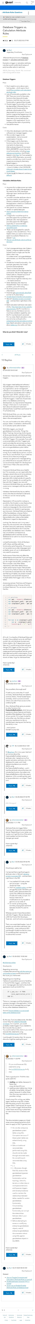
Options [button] (28, 13)
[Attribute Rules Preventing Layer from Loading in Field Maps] (2, 355)
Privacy (6, 1320)
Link (14, 238)
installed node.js (20, 887)
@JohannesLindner (9, 963)
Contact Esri (27, 1320)
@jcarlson (11, 752)
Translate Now (25, 21)
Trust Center (13, 1320)
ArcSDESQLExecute (12, 1034)
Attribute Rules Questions (12, 12)
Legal (21, 1320)
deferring (14, 325)
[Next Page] (33, 1310)
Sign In (32, 3)
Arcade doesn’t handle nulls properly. (19, 297)
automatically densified (23, 293)
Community (18, 2)
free (17, 155)
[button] (26, 54)
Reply (8, 344)
